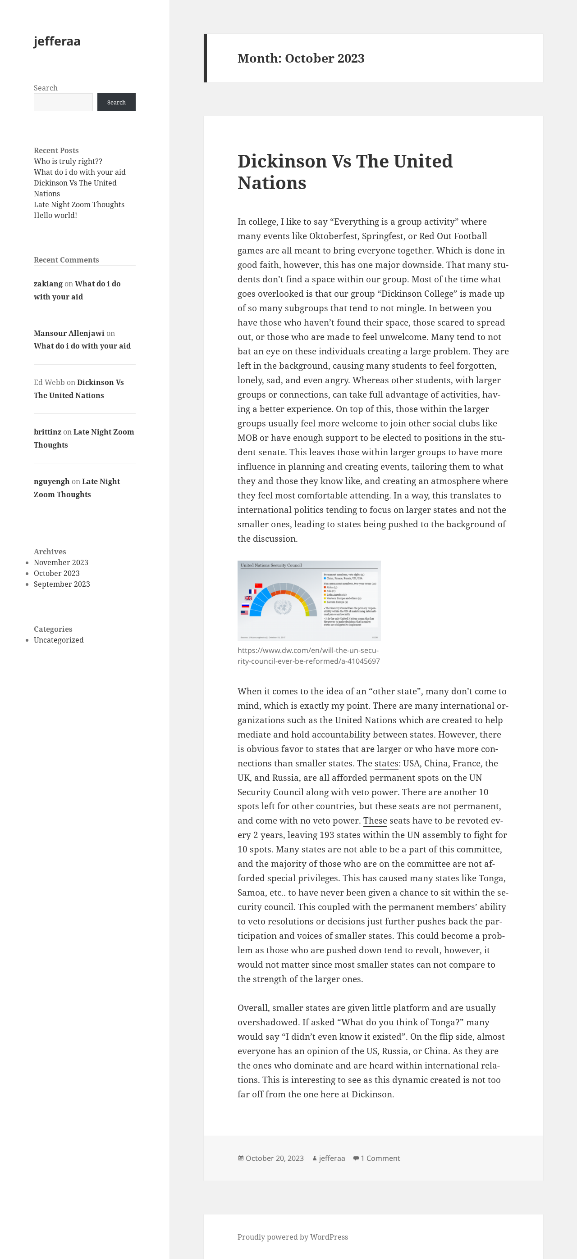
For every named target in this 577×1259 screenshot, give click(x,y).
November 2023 (61, 562)
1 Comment (380, 1158)
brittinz (47, 432)
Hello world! (55, 215)
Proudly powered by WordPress (293, 1237)
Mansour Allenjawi (69, 333)
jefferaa (57, 40)
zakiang (48, 284)
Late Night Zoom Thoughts (79, 204)
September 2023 (62, 584)
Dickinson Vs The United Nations (345, 171)
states (386, 763)
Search (46, 88)
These (375, 820)
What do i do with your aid (80, 172)
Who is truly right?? (68, 161)
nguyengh (52, 481)
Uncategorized (59, 640)
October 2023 (57, 573)
